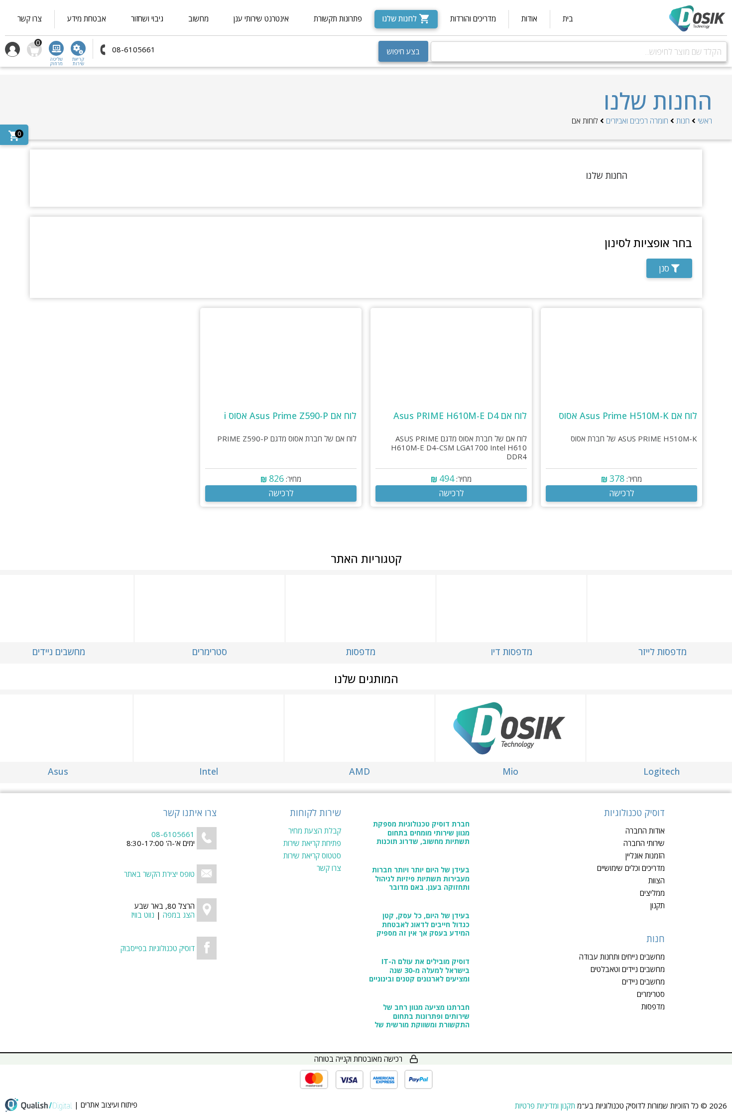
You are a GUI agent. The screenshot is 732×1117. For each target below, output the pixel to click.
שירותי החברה (644, 843)
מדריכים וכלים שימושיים (631, 868)
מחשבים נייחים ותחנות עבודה (622, 957)
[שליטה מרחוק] (56, 48)
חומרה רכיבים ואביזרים (637, 121)
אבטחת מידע (86, 18)
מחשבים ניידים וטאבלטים (628, 969)
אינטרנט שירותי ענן (261, 18)
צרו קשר (29, 18)
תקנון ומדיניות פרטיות (545, 1106)
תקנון (657, 905)
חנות (683, 121)
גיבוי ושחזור (147, 18)
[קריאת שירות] (78, 48)
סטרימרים (651, 994)
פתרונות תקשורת (338, 18)
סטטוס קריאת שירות (312, 855)
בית (568, 18)
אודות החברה (645, 831)
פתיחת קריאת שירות (312, 843)
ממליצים (652, 893)
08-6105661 (173, 834)
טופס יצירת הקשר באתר (159, 874)
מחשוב (198, 18)
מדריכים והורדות (473, 18)
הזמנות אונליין (645, 855)
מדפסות (653, 1006)
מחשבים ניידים (643, 981)
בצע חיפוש (403, 51)
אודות (529, 18)
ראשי (705, 121)
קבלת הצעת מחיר (314, 831)
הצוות (656, 880)
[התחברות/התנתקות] (12, 49)
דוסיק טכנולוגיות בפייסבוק (158, 948)
